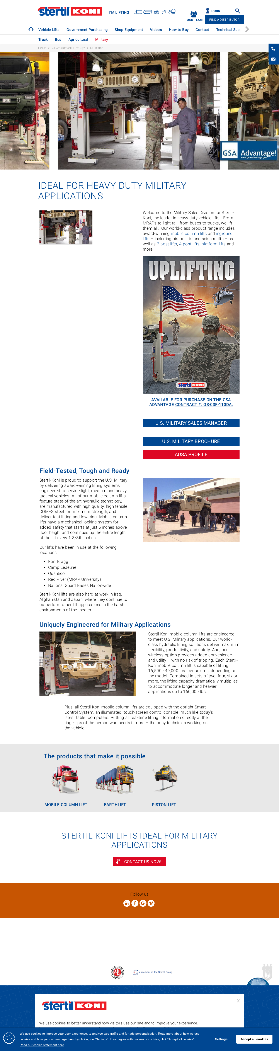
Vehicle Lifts (49, 29)
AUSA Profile (191, 454)
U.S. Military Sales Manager (191, 423)
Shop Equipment (129, 29)
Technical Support (231, 29)
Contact (202, 29)
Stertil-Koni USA (70, 11)
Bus (58, 39)
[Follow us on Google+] (143, 903)
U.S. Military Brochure (191, 441)
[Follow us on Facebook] (134, 903)
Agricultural (78, 39)
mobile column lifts (189, 233)
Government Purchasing (87, 29)
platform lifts (214, 243)
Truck (43, 39)
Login (215, 11)
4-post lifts (189, 243)
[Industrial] (171, 11)
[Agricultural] (156, 11)
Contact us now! (143, 861)
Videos (156, 29)
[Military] (163, 11)
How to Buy (179, 29)
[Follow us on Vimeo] (151, 903)
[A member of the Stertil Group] (153, 972)
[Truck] (138, 11)
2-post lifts (167, 243)
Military (101, 39)
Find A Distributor (224, 20)
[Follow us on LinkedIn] (126, 903)
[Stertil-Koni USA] (31, 29)
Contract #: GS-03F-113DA (203, 404)
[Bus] (147, 11)
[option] (49, 30)
